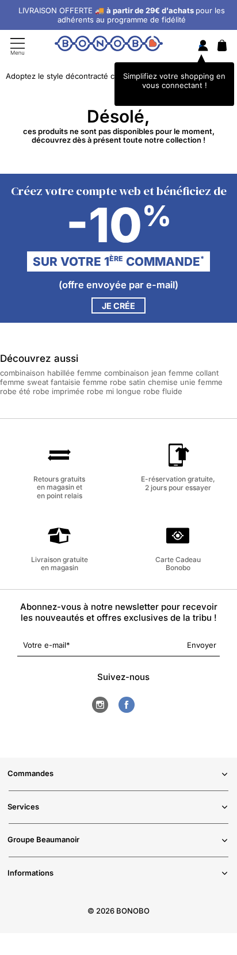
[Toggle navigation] (17, 46)
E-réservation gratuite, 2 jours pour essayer (178, 483)
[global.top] (225, 792)
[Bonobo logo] (108, 45)
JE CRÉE (118, 306)
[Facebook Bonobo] (126, 705)
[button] (52, 372)
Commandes (30, 773)
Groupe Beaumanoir (43, 839)
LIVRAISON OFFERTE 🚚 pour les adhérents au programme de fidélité (121, 15)
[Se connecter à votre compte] (203, 46)
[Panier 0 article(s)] (222, 48)
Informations (30, 872)
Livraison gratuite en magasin (59, 563)
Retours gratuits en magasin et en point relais (59, 487)
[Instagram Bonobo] (100, 705)
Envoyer (201, 645)
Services (23, 806)
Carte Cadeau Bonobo (178, 563)
